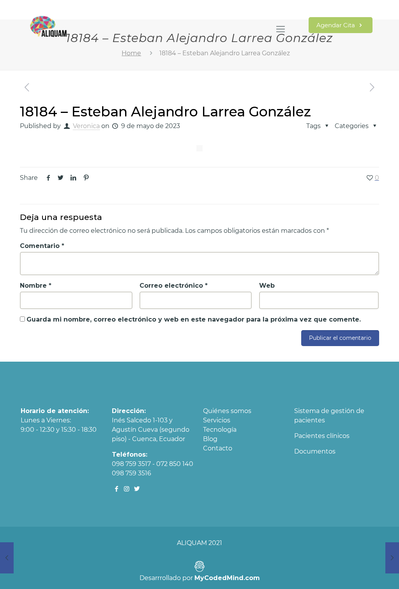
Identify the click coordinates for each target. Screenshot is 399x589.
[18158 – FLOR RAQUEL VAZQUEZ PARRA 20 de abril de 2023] (7, 557)
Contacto (217, 448)
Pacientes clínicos (322, 436)
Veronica (86, 126)
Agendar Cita (336, 25)
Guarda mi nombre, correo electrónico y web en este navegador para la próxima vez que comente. (193, 319)
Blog (210, 439)
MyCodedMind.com (227, 578)
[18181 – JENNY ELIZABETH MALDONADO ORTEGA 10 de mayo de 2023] (392, 557)
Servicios (216, 420)
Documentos (314, 451)
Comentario (42, 246)
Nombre (35, 285)
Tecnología (220, 429)
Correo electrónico (173, 285)
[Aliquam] (48, 29)
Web (267, 285)
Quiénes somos (227, 411)
